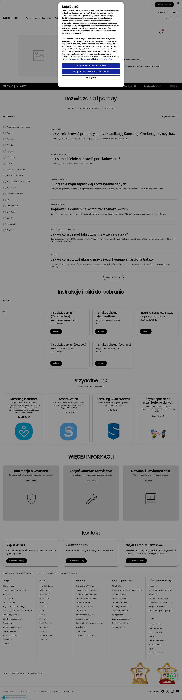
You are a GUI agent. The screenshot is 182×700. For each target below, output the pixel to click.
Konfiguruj (91, 78)
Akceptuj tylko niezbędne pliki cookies (91, 72)
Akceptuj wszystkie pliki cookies (91, 66)
